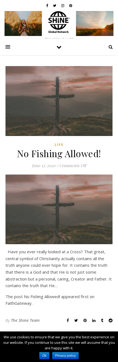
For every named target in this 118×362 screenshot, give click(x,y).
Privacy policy (65, 356)
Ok (44, 356)
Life (59, 144)
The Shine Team (25, 320)
